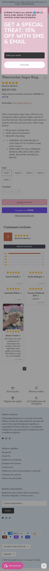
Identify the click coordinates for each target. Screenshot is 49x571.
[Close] (45, 10)
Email (6, 49)
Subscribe (24, 65)
